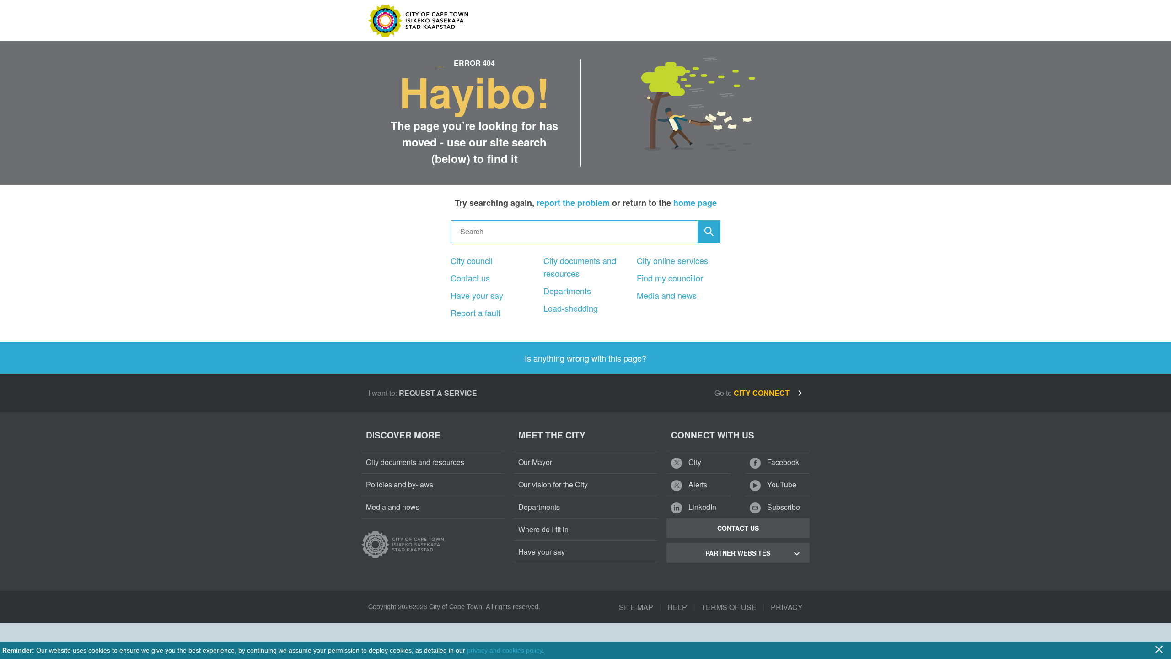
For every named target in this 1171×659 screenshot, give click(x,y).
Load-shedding (570, 308)
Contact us (470, 278)
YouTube (780, 484)
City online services (672, 260)
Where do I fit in (543, 529)
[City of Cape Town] (402, 544)
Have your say (477, 295)
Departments (567, 291)
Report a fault (475, 313)
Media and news (667, 295)
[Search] (709, 231)
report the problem (573, 203)
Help (677, 607)
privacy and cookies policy (504, 650)
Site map (636, 607)
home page (695, 203)
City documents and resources (579, 266)
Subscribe (782, 507)
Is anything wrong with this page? (585, 358)
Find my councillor (670, 278)
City (694, 462)
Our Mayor (535, 462)
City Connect (762, 393)
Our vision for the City (553, 484)
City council (472, 260)
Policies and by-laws (399, 484)
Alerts (697, 484)
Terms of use (729, 607)
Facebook (782, 462)
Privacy (787, 607)
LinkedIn (701, 507)
